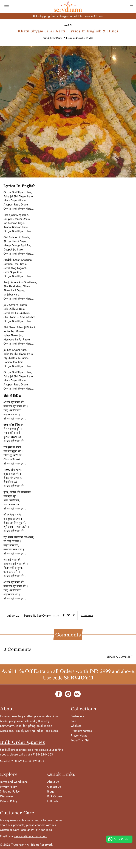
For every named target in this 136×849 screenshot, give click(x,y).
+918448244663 (42, 754)
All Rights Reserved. (40, 844)
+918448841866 (41, 830)
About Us (53, 782)
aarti (68, 25)
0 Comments (87, 615)
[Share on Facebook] (64, 615)
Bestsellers (77, 716)
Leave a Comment (119, 657)
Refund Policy (8, 801)
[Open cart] (131, 6)
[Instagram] (68, 695)
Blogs (50, 791)
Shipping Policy (9, 791)
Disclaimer (6, 796)
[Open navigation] (6, 6)
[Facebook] (58, 695)
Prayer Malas (79, 735)
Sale (73, 721)
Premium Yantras (81, 731)
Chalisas (76, 726)
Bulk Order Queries (22, 742)
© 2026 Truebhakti (12, 844)
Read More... (52, 731)
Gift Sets (52, 801)
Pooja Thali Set (80, 740)
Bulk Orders (54, 796)
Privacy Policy (8, 787)
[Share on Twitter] (69, 615)
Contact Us (54, 787)
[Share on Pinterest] (74, 615)
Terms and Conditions (13, 782)
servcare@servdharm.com (30, 836)
